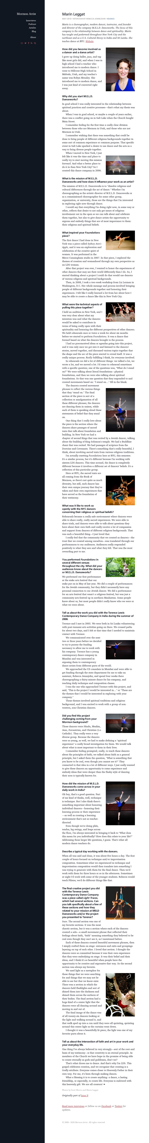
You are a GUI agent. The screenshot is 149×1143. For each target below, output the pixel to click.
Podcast (32, 24)
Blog (34, 31)
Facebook (106, 1106)
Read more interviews (73, 1106)
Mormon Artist (26, 14)
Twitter (118, 1106)
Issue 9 (84, 1095)
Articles (32, 27)
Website (90, 41)
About (33, 37)
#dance (111, 19)
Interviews (31, 20)
